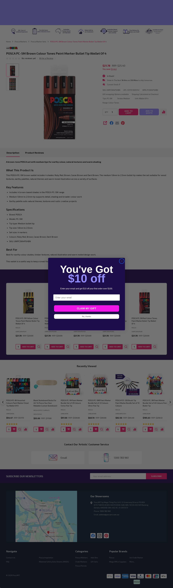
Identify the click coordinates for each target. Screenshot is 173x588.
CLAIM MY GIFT (86, 308)
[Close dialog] (121, 261)
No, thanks (86, 316)
